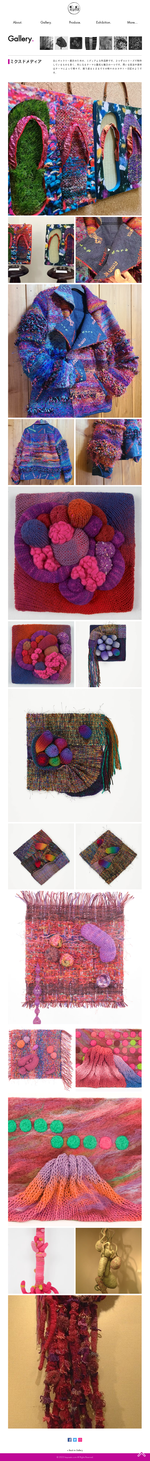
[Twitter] (75, 1440)
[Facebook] (69, 1440)
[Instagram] (80, 1440)
